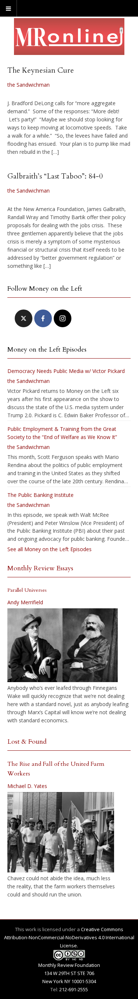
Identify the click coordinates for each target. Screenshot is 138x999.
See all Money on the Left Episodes (49, 549)
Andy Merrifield (25, 602)
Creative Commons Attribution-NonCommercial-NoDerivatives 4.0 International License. (69, 937)
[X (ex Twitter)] (23, 318)
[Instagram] (62, 318)
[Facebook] (43, 318)
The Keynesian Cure (40, 70)
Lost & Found (27, 741)
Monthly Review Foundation (69, 965)
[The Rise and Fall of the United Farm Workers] (60, 832)
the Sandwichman (28, 84)
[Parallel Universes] (62, 645)
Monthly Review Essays (40, 568)
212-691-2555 (73, 989)
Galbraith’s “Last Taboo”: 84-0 (55, 176)
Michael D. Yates (27, 785)
